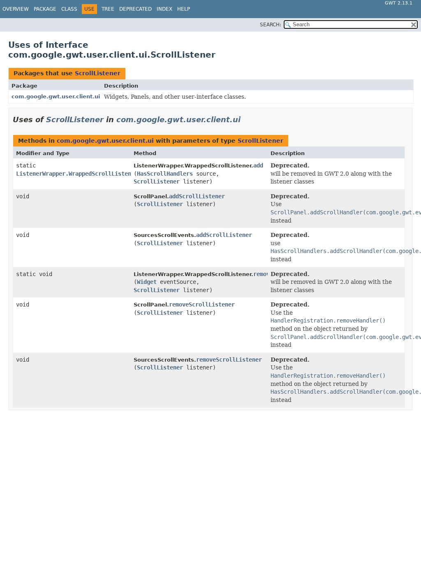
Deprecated (135, 9)
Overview (15, 9)
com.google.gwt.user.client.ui (56, 96)
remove (263, 274)
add (258, 165)
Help (183, 9)
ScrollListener (97, 73)
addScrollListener (197, 196)
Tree (108, 9)
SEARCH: (270, 25)
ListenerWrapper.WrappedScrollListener (77, 173)
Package (45, 9)
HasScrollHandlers (165, 173)
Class (69, 9)
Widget (147, 282)
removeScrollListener (202, 304)
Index (164, 9)
